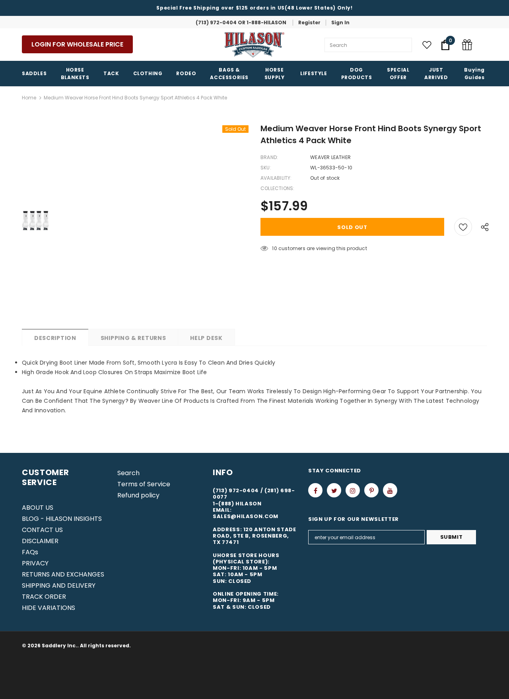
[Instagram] (353, 490)
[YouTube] (390, 490)
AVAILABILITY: (276, 178)
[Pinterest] (371, 490)
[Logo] (254, 45)
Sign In (340, 22)
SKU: (265, 167)
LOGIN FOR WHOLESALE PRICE (77, 44)
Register (309, 22)
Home (29, 97)
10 (274, 248)
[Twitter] (334, 490)
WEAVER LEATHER (330, 157)
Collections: (277, 188)
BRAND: (269, 157)
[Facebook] (315, 490)
